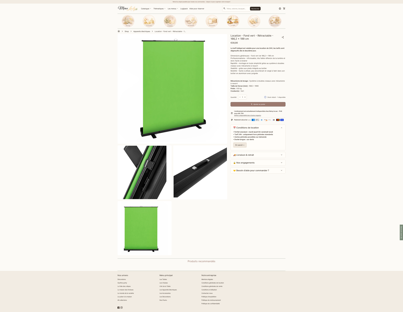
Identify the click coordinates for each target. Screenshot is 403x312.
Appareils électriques (141, 31)
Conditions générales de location (213, 283)
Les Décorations (165, 297)
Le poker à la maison (125, 297)
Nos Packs (163, 300)
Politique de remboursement (211, 300)
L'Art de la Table (165, 286)
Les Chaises (164, 283)
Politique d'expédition (209, 297)
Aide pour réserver (196, 9)
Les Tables (163, 279)
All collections (122, 300)
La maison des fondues (125, 290)
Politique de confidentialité (211, 303)
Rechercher (255, 8)
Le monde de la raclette (126, 293)
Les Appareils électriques (168, 290)
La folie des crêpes (124, 286)
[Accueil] (128, 8)
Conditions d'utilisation (209, 290)
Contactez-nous (207, 293)
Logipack (184, 9)
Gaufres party (122, 283)
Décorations (122, 279)
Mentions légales (207, 279)
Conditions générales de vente (212, 286)
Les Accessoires (165, 293)
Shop (127, 31)
